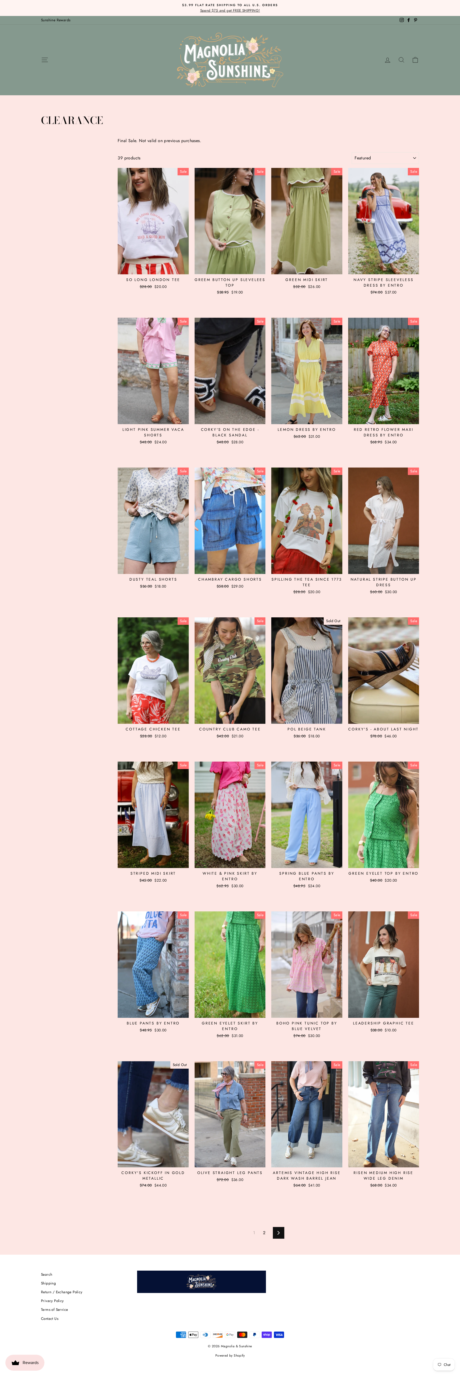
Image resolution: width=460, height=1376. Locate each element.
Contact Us (49, 1318)
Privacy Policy (52, 1300)
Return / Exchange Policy (62, 1292)
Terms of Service (54, 1309)
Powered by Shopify (230, 1355)
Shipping (48, 1283)
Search (46, 1274)
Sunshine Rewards (55, 20)
